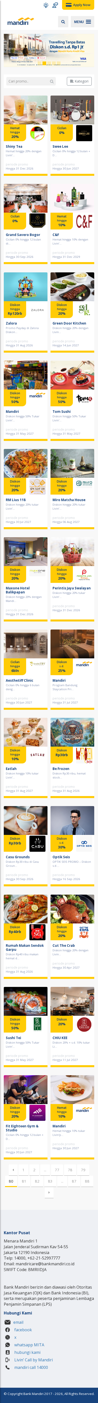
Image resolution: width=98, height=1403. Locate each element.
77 (57, 1169)
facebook (22, 1330)
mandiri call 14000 (30, 1367)
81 (24, 1181)
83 (50, 1181)
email (18, 1322)
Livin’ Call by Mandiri (33, 1360)
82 (37, 1181)
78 (70, 1169)
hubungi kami (26, 1352)
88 (87, 1181)
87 (74, 1181)
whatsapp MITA (28, 1345)
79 (83, 1169)
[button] (46, 5)
